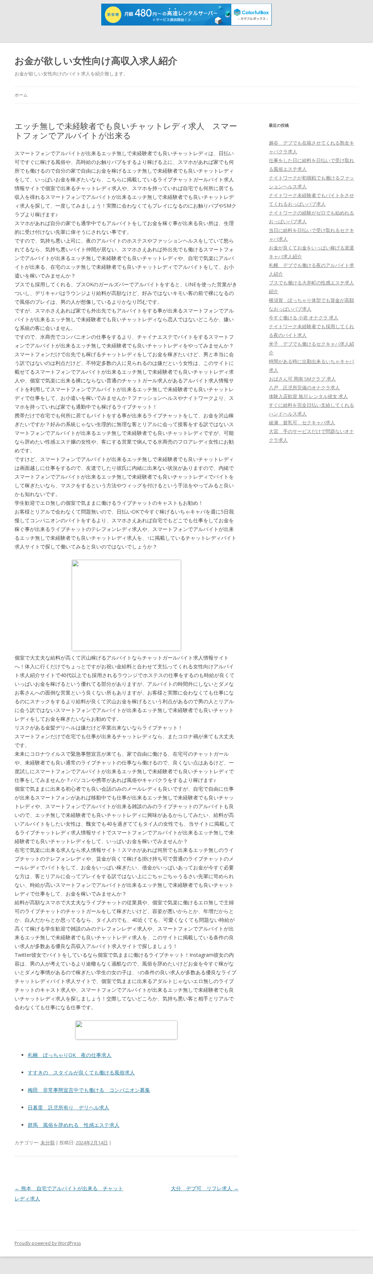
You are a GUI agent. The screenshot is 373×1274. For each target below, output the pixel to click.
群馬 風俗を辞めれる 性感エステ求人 (73, 1124)
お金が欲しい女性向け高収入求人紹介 (96, 60)
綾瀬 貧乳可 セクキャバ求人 (302, 422)
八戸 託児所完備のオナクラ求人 (304, 387)
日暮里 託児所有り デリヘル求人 (68, 1107)
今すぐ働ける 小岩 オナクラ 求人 (303, 317)
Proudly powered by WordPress (48, 1243)
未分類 (47, 1142)
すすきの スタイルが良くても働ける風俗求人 (81, 1072)
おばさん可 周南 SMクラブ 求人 (302, 378)
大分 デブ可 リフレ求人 (205, 1188)
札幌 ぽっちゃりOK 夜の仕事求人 (69, 1054)
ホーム (21, 95)
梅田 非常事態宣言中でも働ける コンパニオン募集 (89, 1089)
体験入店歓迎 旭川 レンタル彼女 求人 (308, 396)
